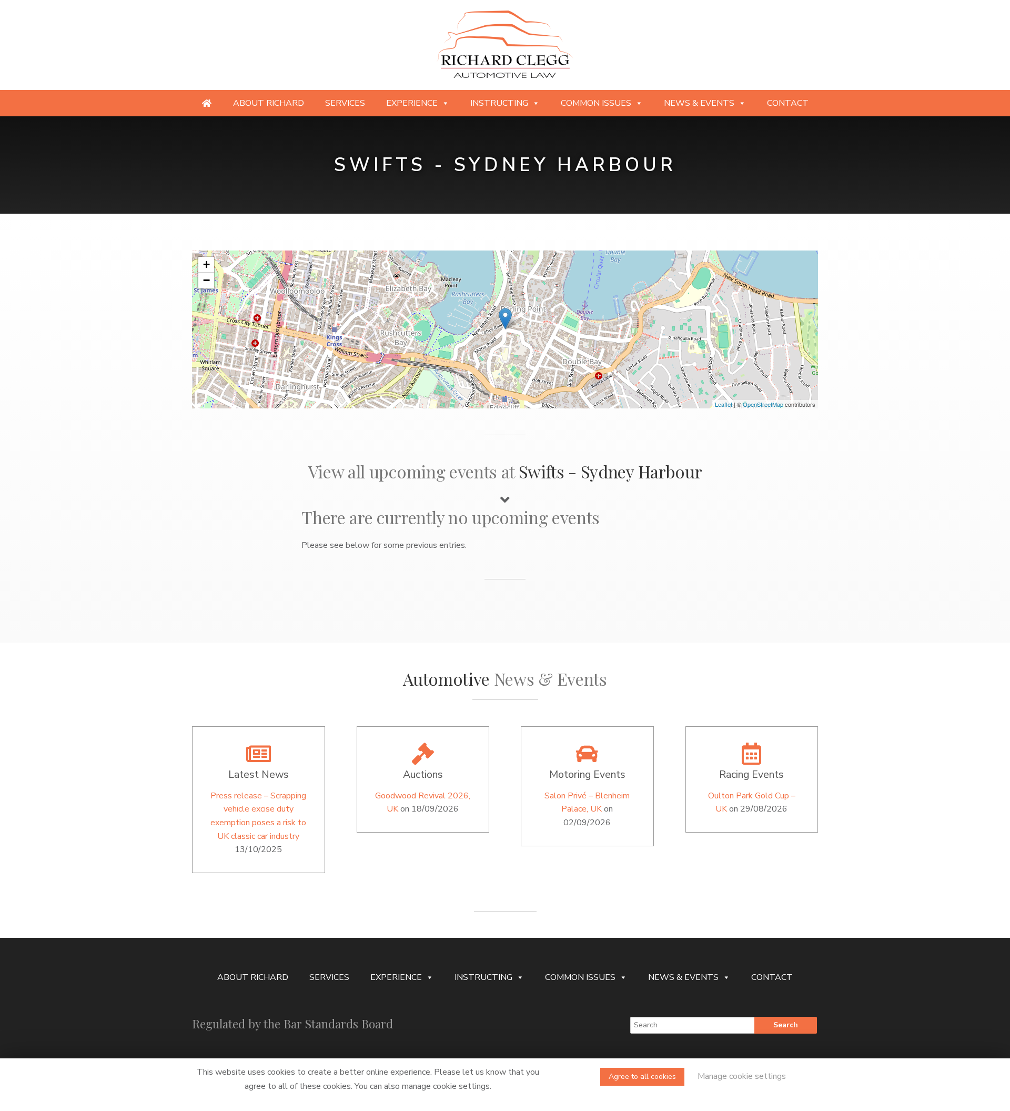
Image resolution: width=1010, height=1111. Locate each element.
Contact (788, 103)
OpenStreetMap (763, 404)
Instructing (499, 103)
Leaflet (723, 404)
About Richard (268, 103)
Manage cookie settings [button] (742, 1076)
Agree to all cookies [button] (642, 1077)
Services (345, 103)
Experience (412, 103)
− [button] (206, 280)
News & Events (699, 103)
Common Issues (596, 103)
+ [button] (206, 264)
